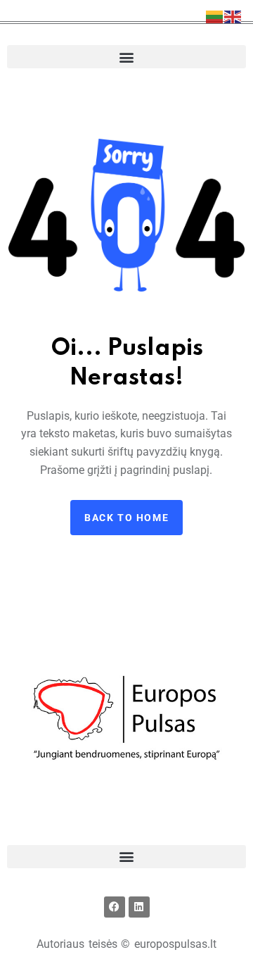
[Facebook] (114, 907)
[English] (233, 16)
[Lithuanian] (215, 16)
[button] (126, 56)
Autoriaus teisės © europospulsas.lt (126, 944)
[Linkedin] (139, 907)
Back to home (126, 517)
